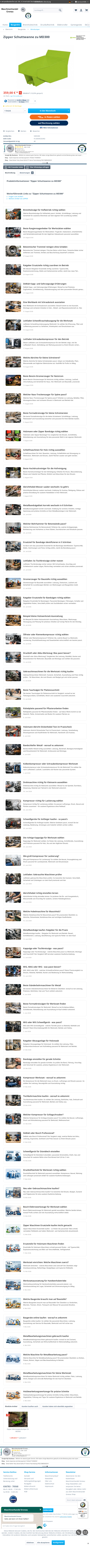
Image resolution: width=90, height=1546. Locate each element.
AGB (25, 1492)
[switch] (83, 1515)
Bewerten (36, 131)
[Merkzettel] (76, 10)
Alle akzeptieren (43, 1543)
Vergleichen (9, 131)
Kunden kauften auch (30, 1406)
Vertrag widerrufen (45, 1510)
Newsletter (49, 1478)
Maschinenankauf (51, 1476)
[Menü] (86, 1502)
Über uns (48, 1481)
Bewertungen (26, 173)
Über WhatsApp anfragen (39, 167)
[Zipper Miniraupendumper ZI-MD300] (18, 1419)
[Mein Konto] (81, 10)
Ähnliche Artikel (11, 1406)
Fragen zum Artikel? (15, 196)
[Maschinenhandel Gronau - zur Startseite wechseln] (13, 12)
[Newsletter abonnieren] (84, 1500)
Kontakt (27, 1476)
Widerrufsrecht (29, 1486)
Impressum (49, 1486)
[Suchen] (60, 10)
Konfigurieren (58, 1543)
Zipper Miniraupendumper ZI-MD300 (18, 1430)
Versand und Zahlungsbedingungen (32, 1479)
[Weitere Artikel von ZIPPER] (78, 39)
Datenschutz (49, 1484)
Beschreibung (10, 173)
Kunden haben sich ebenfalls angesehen (57, 1406)
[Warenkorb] (86, 10)
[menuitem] (48, 10)
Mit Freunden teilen (15, 167)
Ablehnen (30, 1543)
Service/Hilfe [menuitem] (82, 2)
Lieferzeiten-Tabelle (66, 1517)
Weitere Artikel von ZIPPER (18, 199)
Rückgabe (27, 1484)
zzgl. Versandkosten (16, 96)
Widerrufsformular (31, 1489)
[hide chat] (40, 1510)
